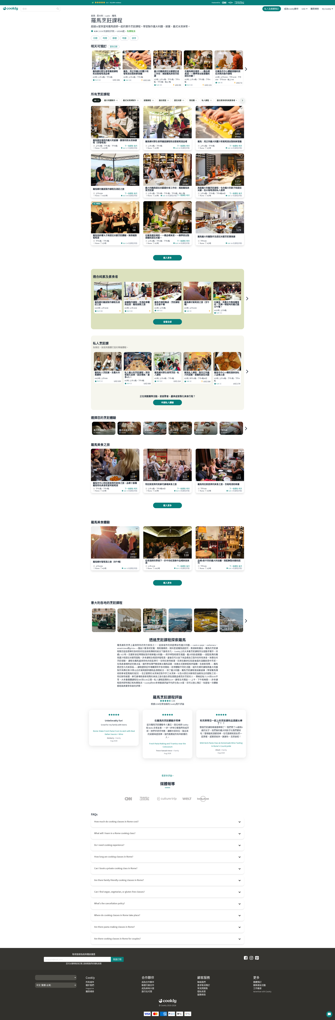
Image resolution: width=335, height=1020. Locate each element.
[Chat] (329, 1014)
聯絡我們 (201, 982)
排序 (134, 38)
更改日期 (113, 46)
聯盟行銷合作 (148, 985)
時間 (105, 38)
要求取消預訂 (203, 985)
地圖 (124, 38)
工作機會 (257, 988)
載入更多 (167, 257)
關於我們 (90, 985)
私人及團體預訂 (271, 8)
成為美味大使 (148, 988)
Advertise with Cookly (262, 991)
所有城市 (90, 982)
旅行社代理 (147, 991)
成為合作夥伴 (148, 982)
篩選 (115, 38)
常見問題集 (202, 988)
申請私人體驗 (167, 402)
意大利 (100, 15)
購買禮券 (315, 8)
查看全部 (167, 321)
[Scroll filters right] (242, 100)
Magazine (90, 988)
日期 (95, 38)
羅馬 (114, 15)
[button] (106, 2)
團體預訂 (257, 982)
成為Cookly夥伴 (291, 8)
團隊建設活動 (259, 985)
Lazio (107, 15)
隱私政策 (98, 963)
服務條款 (201, 994)
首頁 (93, 15)
